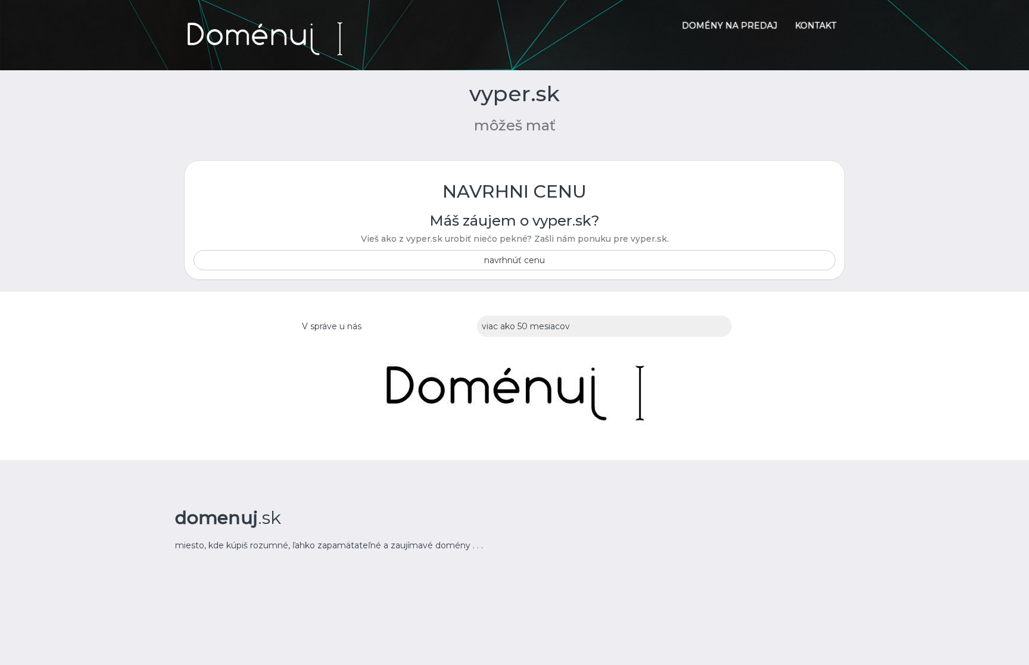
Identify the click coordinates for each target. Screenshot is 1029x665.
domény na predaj (729, 25)
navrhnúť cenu (514, 260)
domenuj (228, 518)
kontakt (815, 25)
